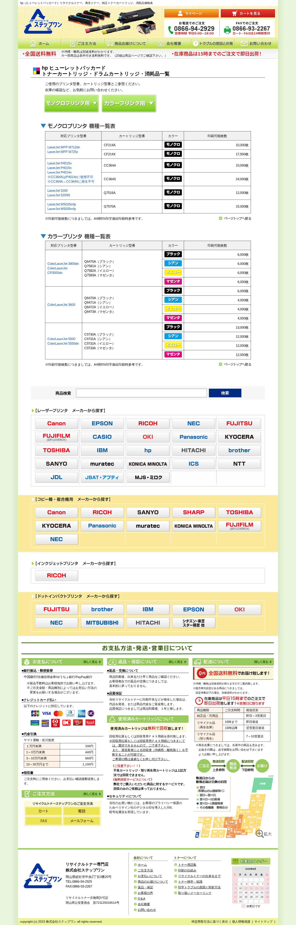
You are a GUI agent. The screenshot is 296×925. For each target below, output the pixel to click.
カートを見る (248, 13)
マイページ (191, 13)
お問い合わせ (256, 43)
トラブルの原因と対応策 (213, 43)
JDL (56, 477)
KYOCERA (239, 437)
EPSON (102, 423)
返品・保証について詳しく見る (177, 662)
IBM (102, 450)
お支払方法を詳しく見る (91, 662)
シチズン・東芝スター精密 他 (194, 623)
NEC (194, 423)
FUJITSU (239, 423)
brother (239, 450)
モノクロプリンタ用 (71, 103)
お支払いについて (150, 876)
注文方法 (82, 43)
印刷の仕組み (187, 870)
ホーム (39, 43)
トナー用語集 (187, 864)
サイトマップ (263, 921)
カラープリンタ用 (129, 103)
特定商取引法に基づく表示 (210, 921)
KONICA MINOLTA (148, 464)
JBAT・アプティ (102, 477)
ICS (194, 464)
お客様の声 (145, 893)
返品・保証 (145, 887)
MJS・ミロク (148, 477)
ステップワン (42, 876)
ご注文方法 (91, 794)
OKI (148, 437)
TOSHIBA (56, 450)
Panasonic (194, 437)
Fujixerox (56, 437)
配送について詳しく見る (262, 662)
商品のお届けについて (153, 881)
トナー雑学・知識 (190, 881)
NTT (239, 464)
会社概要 (169, 43)
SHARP (194, 512)
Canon (56, 423)
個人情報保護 (241, 921)
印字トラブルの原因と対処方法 (199, 887)
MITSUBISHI (102, 623)
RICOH (148, 423)
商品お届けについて (126, 43)
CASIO (102, 437)
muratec (102, 464)
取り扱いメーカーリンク (194, 893)
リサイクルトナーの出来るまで (199, 876)
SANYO (56, 464)
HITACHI (194, 450)
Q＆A (141, 898)
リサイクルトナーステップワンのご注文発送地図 (233, 807)
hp (148, 450)
